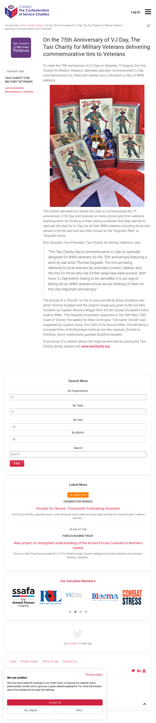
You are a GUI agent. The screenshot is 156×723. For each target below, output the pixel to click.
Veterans (28, 91)
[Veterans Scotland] (68, 597)
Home (23, 25)
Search (78, 448)
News (31, 25)
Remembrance (13, 91)
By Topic (78, 405)
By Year (78, 420)
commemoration (14, 88)
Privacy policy (94, 674)
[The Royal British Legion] (41, 597)
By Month (78, 432)
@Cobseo (73, 643)
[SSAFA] (14, 597)
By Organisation (78, 391)
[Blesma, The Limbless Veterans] (95, 597)
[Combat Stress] (123, 597)
